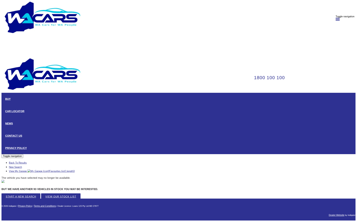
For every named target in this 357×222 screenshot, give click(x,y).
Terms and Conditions (45, 206)
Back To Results (18, 162)
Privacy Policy (25, 206)
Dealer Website (336, 215)
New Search (15, 167)
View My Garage (42, 171)
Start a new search (21, 196)
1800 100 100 (269, 77)
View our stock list (60, 196)
